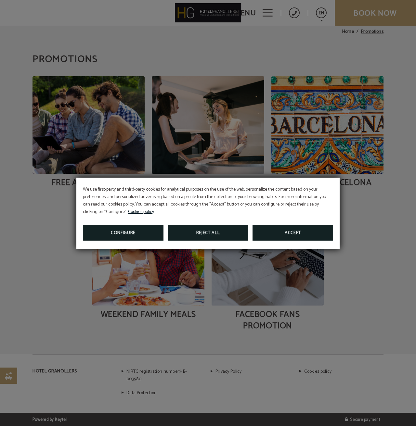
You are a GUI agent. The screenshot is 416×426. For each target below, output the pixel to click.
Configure (123, 233)
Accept (293, 233)
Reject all (208, 233)
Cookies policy (141, 212)
